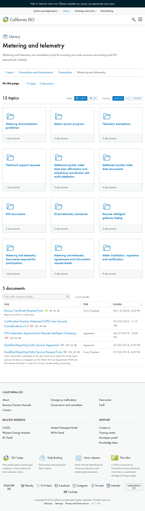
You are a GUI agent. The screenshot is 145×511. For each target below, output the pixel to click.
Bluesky (29, 485)
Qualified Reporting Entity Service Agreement (32, 345)
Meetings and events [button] (85, 10)
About (5, 400)
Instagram (82, 485)
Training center (107, 432)
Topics (9, 72)
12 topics (31, 83)
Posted (137, 98)
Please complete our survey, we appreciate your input (86, 3)
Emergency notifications (64, 400)
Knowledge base (108, 442)
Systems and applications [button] (45, 10)
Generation (65, 72)
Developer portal (108, 437)
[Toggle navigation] (140, 19)
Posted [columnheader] (117, 304)
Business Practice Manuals (16, 405)
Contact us (104, 427)
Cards (82, 98)
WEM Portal (57, 432)
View (69, 98)
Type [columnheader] (85, 304)
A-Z (128, 98)
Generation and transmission (36, 72)
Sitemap (59, 503)
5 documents (46, 83)
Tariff (102, 405)
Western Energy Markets (16, 432)
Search (133, 19)
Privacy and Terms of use (77, 503)
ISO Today (17, 457)
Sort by (106, 98)
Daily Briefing (106, 10)
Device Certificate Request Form (24, 310)
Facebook (64, 485)
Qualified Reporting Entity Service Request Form (33, 352)
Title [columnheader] (6, 304)
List (94, 98)
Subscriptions (134, 487)
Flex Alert (125, 457)
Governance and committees (66, 405)
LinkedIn (115, 485)
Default (118, 98)
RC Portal (7, 437)
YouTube (72, 492)
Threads (99, 485)
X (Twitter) (46, 485)
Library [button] (66, 10)
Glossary (48, 503)
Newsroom (105, 400)
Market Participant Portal (64, 427)
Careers (6, 410)
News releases (92, 457)
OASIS (6, 427)
